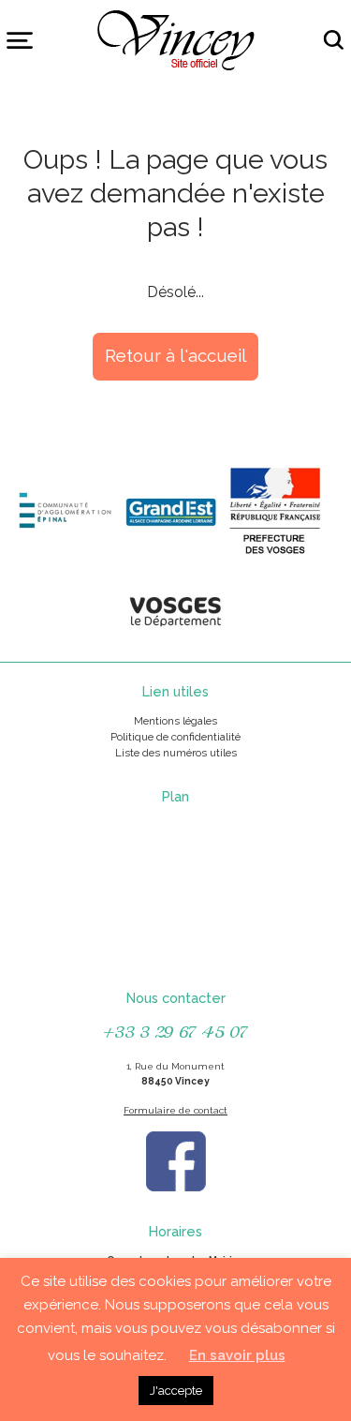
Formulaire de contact (175, 1110)
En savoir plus (237, 1355)
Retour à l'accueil (175, 355)
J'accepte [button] (176, 1391)
